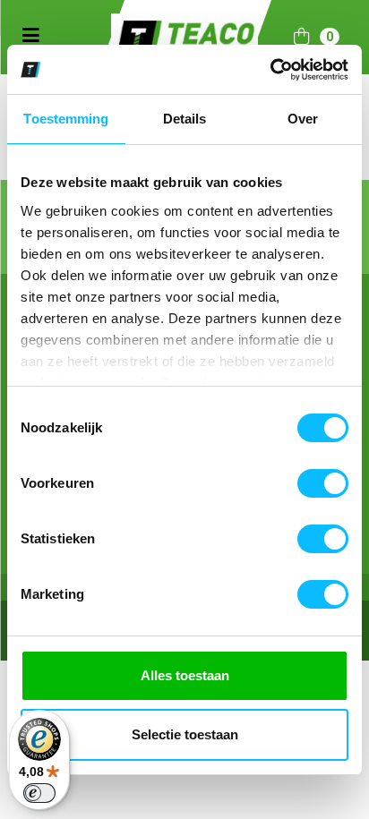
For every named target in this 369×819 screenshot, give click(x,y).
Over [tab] (302, 118)
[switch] (322, 483)
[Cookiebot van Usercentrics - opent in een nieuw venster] (270, 69)
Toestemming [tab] (65, 118)
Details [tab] (185, 118)
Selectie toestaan (185, 734)
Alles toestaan (185, 675)
